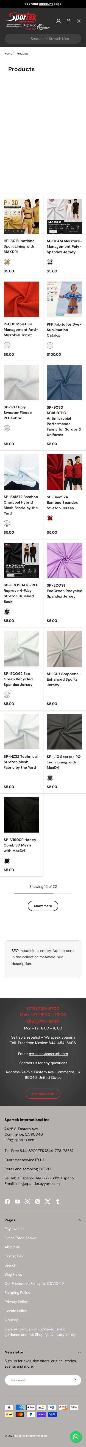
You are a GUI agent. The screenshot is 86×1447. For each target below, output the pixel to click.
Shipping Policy (17, 1292)
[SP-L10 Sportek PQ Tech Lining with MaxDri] (65, 732)
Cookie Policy (16, 1311)
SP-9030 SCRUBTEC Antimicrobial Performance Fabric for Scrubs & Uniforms (64, 421)
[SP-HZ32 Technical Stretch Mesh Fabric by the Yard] (21, 732)
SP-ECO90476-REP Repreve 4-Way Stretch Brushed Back (21, 593)
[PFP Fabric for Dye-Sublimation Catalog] (65, 299)
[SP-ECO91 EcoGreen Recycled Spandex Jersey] (65, 560)
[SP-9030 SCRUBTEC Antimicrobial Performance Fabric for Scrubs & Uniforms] (65, 382)
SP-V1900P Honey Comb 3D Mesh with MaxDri (20, 845)
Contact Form (43, 1094)
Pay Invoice (18, 97)
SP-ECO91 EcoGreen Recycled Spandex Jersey (64, 591)
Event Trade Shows (20, 1237)
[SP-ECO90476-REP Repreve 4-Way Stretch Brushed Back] (21, 560)
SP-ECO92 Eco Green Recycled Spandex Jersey (18, 679)
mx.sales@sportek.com (48, 1053)
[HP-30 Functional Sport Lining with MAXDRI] (21, 216)
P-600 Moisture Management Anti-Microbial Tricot (21, 329)
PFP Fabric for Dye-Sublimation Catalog (64, 330)
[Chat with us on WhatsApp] (75, 1436)
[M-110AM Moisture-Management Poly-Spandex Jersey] (65, 216)
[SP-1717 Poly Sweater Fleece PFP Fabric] (21, 382)
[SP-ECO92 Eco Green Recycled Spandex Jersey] (21, 648)
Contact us (14, 1256)
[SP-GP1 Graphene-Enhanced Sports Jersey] (65, 649)
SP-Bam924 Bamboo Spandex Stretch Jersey (62, 502)
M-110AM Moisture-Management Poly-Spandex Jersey (64, 246)
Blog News (13, 1274)
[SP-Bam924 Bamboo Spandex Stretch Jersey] (65, 472)
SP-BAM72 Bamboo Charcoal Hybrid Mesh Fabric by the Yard (21, 505)
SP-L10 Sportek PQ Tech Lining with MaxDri (64, 762)
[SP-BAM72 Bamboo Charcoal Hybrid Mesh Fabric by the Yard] (21, 472)
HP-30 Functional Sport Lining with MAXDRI (19, 246)
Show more (43, 906)
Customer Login (22, 130)
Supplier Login (21, 147)
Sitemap (12, 1320)
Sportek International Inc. (31, 1436)
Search (10, 1265)
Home (13, 31)
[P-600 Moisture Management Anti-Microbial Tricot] (21, 299)
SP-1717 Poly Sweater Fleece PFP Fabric (18, 413)
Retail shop (18, 114)
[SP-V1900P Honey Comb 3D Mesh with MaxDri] (21, 815)
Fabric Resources (24, 164)
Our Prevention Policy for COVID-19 (34, 1283)
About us (12, 1247)
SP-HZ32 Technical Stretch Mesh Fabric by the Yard (21, 762)
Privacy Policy (16, 1301)
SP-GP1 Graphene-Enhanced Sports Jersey (64, 679)
